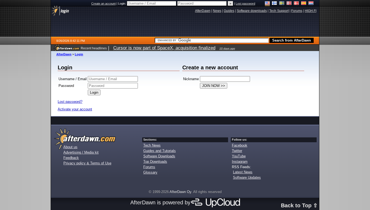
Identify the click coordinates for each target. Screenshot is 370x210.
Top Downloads (155, 162)
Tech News (152, 145)
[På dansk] (296, 3)
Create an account (103, 3)
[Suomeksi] (274, 3)
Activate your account (75, 109)
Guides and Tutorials (159, 151)
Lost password (245, 3)
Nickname (191, 79)
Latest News (242, 172)
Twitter (237, 151)
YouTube (239, 156)
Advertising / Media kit (81, 152)
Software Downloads (159, 156)
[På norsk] (289, 3)
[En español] (303, 3)
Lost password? (70, 102)
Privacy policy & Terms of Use (87, 163)
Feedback (71, 158)
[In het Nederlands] (311, 3)
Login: (122, 3)
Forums (149, 167)
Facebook (239, 145)
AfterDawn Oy (180, 192)
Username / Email (73, 79)
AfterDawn (64, 54)
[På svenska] (281, 3)
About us (70, 147)
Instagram (240, 162)
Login (79, 54)
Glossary (150, 172)
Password (66, 86)
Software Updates (247, 177)
